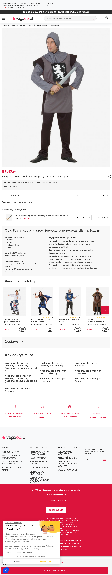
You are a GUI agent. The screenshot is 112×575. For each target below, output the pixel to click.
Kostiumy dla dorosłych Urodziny (53, 380)
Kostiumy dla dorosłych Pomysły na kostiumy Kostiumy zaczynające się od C (21, 380)
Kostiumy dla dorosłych (21, 25)
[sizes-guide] (31, 202)
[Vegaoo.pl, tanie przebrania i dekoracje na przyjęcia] (22, 18)
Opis (5, 186)
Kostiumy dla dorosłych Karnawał (88, 364)
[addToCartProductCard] (22, 329)
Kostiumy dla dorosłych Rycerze (18, 390)
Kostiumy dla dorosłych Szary (88, 380)
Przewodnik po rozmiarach (14, 202)
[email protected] (11, 3)
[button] (5, 570)
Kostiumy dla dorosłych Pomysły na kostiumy (53, 364)
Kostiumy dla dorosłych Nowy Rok (88, 372)
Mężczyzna (54, 25)
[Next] (105, 310)
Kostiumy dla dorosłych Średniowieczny (53, 372)
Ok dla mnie (45, 561)
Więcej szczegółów (16, 7)
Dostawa (13, 186)
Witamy (5, 25)
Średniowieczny (40, 25)
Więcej (17, 561)
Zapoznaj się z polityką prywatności (18, 552)
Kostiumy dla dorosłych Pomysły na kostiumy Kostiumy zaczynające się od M (21, 367)
